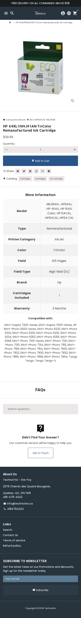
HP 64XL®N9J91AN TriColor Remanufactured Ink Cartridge (44, 22)
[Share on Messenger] (48, 171)
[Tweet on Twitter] (23, 171)
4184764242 (13, 509)
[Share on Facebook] (17, 171)
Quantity (9, 144)
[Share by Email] (42, 171)
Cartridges (25, 178)
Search (7, 530)
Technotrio (50, 608)
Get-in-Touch (41, 452)
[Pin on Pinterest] (30, 171)
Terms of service (14, 540)
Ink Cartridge (56, 178)
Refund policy (12, 546)
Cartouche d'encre (14, 119)
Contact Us (10, 535)
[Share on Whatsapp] (36, 171)
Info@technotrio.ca (18, 503)
